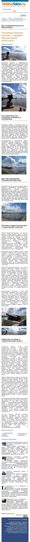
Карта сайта (22, 523)
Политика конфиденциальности (16, 522)
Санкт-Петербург (18, 18)
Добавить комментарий (8, 513)
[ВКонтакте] (24, 516)
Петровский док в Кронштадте (22, 434)
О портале (18, 522)
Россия (10, 18)
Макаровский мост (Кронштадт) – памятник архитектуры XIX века (17, 499)
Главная (4, 18)
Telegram (24, 519)
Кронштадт (4, 19)
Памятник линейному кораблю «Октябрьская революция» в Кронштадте (17, 458)
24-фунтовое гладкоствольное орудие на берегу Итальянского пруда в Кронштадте (17, 443)
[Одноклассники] (27, 516)
